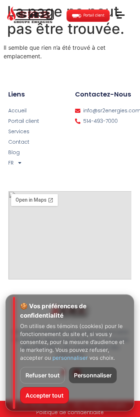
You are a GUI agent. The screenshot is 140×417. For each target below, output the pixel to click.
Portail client (23, 121)
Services (18, 131)
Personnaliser (93, 375)
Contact (18, 141)
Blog (14, 152)
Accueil (17, 110)
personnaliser (70, 357)
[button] (120, 16)
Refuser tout (42, 375)
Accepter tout (44, 395)
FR (11, 162)
